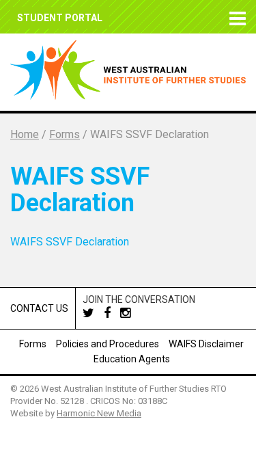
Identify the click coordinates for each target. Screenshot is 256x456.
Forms (32, 343)
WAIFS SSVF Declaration (69, 241)
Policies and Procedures (107, 343)
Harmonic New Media (99, 413)
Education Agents (132, 358)
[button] (235, 16)
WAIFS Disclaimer (206, 343)
